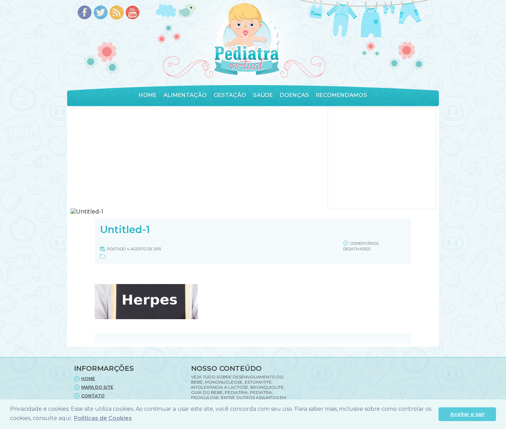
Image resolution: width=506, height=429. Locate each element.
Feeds (116, 12)
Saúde (263, 95)
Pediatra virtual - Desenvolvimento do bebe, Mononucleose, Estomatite (246, 39)
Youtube (133, 12)
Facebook (84, 12)
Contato (93, 395)
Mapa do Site (97, 387)
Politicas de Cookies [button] (103, 418)
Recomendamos (341, 95)
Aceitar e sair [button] (467, 414)
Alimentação (185, 95)
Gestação (230, 95)
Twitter (100, 12)
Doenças (294, 95)
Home (148, 95)
